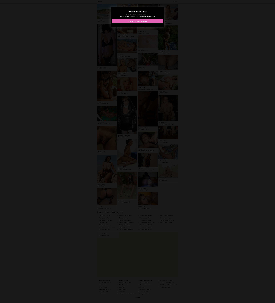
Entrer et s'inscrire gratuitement (137, 21)
